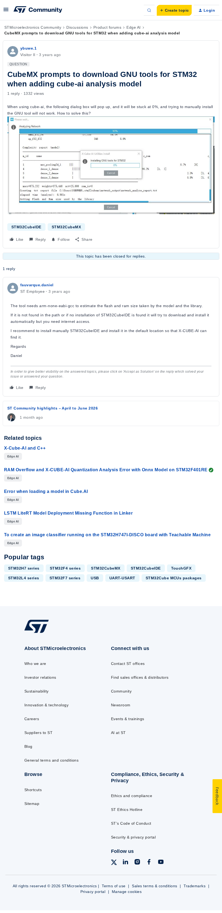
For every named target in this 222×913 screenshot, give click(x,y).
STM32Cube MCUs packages (174, 578)
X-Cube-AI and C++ (24, 448)
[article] (111, 337)
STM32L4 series (23, 578)
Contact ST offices (128, 663)
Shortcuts (33, 790)
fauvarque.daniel (37, 285)
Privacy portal (93, 891)
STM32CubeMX (66, 227)
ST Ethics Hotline (126, 809)
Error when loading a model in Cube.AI (46, 491)
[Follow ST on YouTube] (161, 863)
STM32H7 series (24, 568)
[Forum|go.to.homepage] (38, 10)
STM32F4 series (65, 568)
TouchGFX (181, 568)
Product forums (107, 27)
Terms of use (114, 886)
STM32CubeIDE (26, 227)
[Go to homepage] (42, 632)
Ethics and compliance (131, 796)
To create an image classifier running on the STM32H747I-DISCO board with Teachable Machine (107, 534)
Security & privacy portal (133, 837)
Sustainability (36, 691)
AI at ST (118, 732)
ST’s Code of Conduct (131, 823)
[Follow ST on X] (114, 863)
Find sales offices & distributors (140, 677)
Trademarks (194, 886)
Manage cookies (127, 891)
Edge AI (133, 27)
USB (95, 578)
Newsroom (120, 705)
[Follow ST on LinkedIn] (125, 863)
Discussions (77, 27)
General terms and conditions (51, 760)
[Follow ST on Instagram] (137, 863)
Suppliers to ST (38, 732)
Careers (31, 719)
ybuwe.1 (28, 48)
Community (121, 691)
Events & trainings (127, 719)
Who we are (35, 663)
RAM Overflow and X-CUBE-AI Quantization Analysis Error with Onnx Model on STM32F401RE (106, 469)
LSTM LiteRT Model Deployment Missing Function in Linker (68, 513)
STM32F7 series (65, 578)
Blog (28, 746)
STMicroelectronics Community (32, 27)
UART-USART (122, 578)
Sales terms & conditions (154, 886)
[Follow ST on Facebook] (149, 863)
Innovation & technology (46, 705)
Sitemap (31, 803)
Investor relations (40, 677)
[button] (6, 11)
